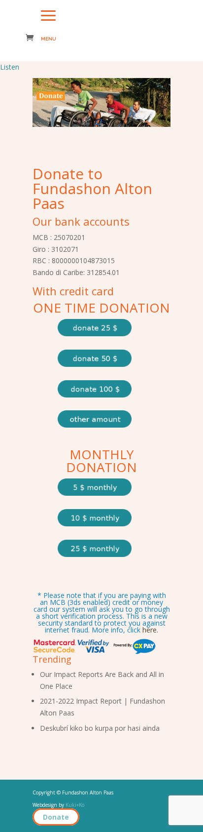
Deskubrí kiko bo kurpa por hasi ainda (100, 728)
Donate (56, 817)
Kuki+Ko (75, 804)
